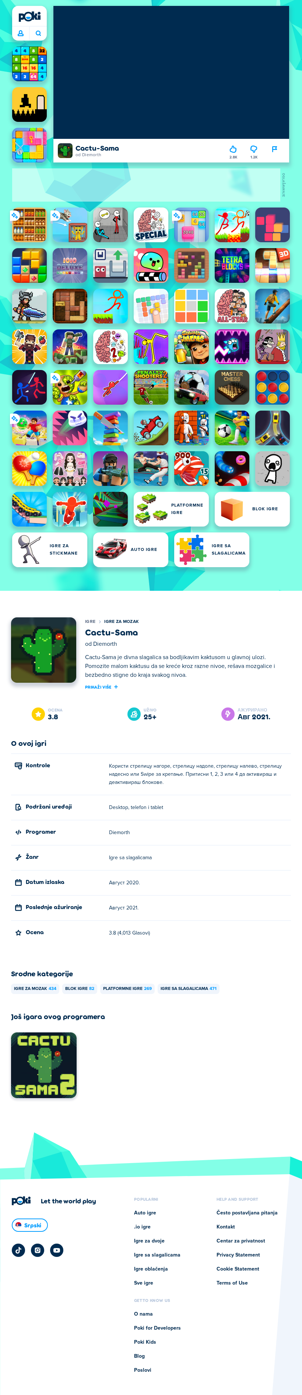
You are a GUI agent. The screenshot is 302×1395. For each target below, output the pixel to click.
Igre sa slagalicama (189, 989)
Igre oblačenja (151, 1269)
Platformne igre (127, 989)
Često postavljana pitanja (247, 1213)
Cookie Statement (238, 1269)
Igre (90, 622)
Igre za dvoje (149, 1241)
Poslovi (142, 1370)
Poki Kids (145, 1342)
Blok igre (79, 989)
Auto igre (145, 1213)
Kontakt (226, 1227)
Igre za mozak (121, 622)
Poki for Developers (157, 1328)
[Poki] (29, 16)
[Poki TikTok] (18, 1250)
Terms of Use (232, 1283)
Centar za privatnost (241, 1241)
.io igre (142, 1227)
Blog (139, 1356)
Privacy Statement (238, 1255)
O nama (143, 1314)
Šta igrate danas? (38, 34)
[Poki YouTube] (56, 1250)
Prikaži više (98, 686)
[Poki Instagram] (37, 1250)
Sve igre (143, 1283)
